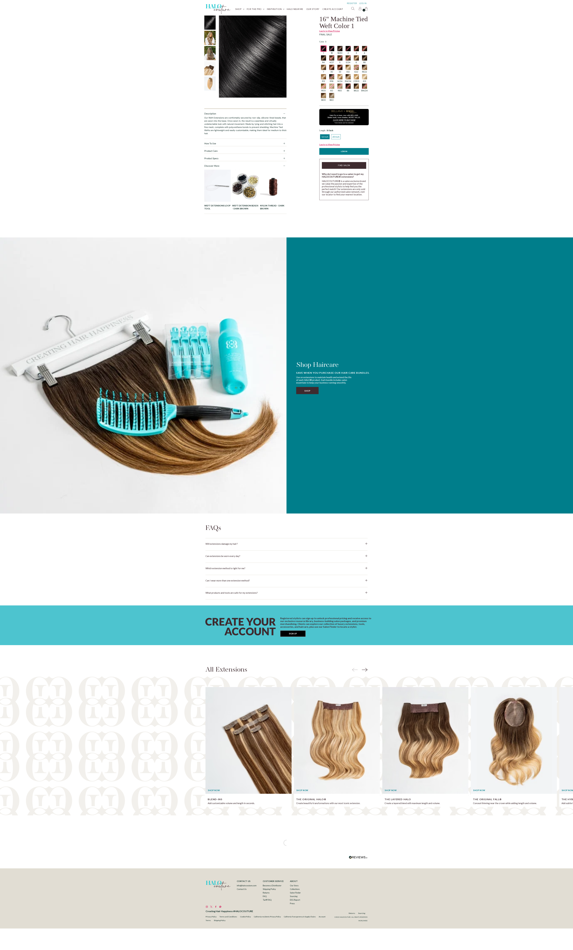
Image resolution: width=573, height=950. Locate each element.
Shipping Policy (269, 889)
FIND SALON (344, 165)
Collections (295, 889)
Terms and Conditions (228, 917)
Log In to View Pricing (329, 31)
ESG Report (295, 900)
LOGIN (344, 151)
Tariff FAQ (267, 900)
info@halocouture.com (247, 885)
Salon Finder (295, 893)
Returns (266, 893)
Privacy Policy (211, 917)
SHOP (307, 391)
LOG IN (363, 3)
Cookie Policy (245, 917)
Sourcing (293, 896)
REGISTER (352, 3)
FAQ (265, 896)
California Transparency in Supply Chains (300, 917)
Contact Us (242, 889)
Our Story (294, 885)
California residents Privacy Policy (267, 917)
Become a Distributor (272, 885)
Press (292, 903)
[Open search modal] (353, 9)
